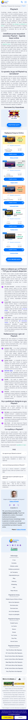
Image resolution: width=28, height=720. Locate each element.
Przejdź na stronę (13, 154)
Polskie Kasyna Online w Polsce (14, 599)
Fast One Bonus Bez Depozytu (14, 650)
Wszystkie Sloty (14, 125)
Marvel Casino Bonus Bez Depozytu (14, 656)
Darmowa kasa (14, 608)
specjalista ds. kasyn (21, 445)
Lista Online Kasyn (14, 259)
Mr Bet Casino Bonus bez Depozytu (14, 668)
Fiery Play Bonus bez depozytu (14, 671)
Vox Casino (14, 635)
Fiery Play (14, 638)
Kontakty (14, 563)
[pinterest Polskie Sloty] (18, 545)
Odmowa (20, 717)
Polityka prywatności (14, 569)
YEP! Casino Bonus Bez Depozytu (14, 665)
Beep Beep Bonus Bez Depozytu (14, 662)
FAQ (14, 588)
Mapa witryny (14, 591)
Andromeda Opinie (14, 206)
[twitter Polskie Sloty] (10, 545)
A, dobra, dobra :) (7, 717)
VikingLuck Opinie (14, 158)
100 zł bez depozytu (14, 611)
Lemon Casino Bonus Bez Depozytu (14, 659)
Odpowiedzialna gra (14, 575)
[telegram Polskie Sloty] (13, 545)
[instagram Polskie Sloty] (15, 545)
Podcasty (14, 581)
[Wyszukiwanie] (22, 2)
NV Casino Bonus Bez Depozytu (14, 653)
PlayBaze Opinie (14, 230)
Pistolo (14, 632)
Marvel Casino (14, 641)
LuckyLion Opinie (14, 253)
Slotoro (14, 629)
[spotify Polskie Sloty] (20, 545)
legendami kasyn (7, 44)
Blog (14, 578)
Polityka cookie (14, 566)
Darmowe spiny (14, 605)
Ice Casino (14, 626)
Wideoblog (14, 585)
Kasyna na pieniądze (14, 614)
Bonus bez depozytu (14, 602)
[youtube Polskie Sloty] (8, 545)
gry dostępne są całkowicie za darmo (14, 25)
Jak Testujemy (14, 572)
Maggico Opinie (14, 183)
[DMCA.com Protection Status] (19, 684)
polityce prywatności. (15, 714)
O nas (14, 560)
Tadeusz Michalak (14, 502)
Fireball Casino (14, 623)
